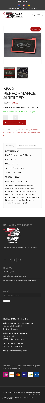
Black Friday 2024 (8, 272)
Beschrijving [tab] (10, 146)
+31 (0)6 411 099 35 (15, 343)
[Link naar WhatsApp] (40, 394)
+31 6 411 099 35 (32, 9)
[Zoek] (32, 15)
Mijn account (23, 2)
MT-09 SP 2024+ (35, 130)
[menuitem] (23, 1)
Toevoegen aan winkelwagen (14, 123)
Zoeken (6, 301)
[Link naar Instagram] (36, 394)
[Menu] (39, 15)
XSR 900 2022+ (32, 133)
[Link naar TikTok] (33, 394)
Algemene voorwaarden (33, 392)
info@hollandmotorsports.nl (15, 351)
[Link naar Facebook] (29, 394)
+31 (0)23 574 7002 (15, 346)
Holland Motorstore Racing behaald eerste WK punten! (19, 280)
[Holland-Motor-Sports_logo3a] (18, 15)
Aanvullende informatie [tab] (27, 146)
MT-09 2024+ (25, 130)
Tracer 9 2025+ (7, 133)
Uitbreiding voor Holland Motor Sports (14, 276)
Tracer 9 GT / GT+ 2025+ (20, 133)
